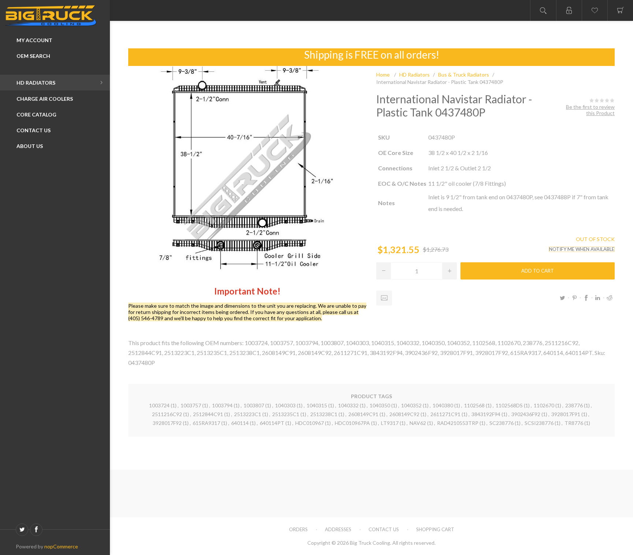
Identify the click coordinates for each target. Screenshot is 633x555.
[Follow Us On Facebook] (36, 529)
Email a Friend (384, 298)
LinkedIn (597, 297)
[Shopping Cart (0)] (620, 10)
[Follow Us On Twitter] (22, 529)
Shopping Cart (435, 529)
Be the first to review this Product (590, 110)
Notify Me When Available (581, 249)
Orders (298, 529)
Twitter (562, 297)
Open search (543, 10)
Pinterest (574, 297)
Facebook (586, 297)
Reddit (609, 297)
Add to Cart (537, 271)
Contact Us (384, 529)
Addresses (338, 529)
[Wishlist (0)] (594, 10)
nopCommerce (61, 546)
